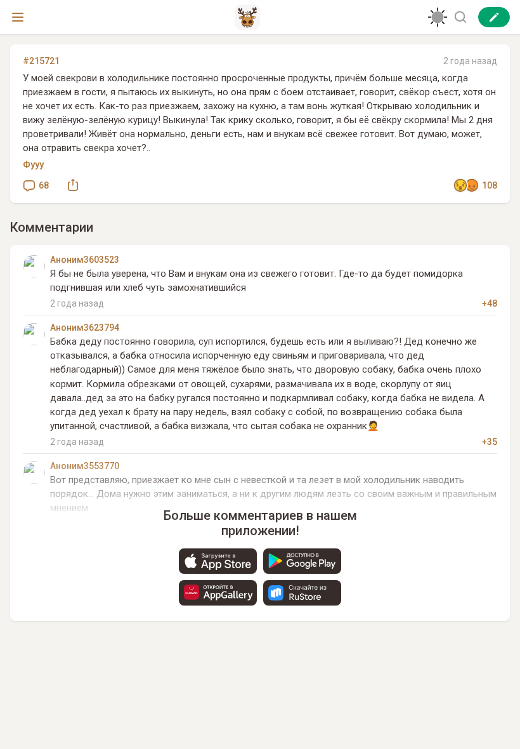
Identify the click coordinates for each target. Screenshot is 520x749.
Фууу (33, 164)
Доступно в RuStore (302, 593)
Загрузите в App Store (218, 561)
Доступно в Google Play (302, 561)
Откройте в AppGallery (218, 593)
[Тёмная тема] (437, 17)
